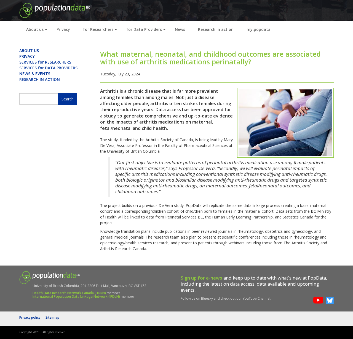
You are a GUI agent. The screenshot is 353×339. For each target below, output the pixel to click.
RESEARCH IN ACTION (39, 79)
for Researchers (101, 31)
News (180, 29)
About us (38, 31)
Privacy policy (29, 317)
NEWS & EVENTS (34, 73)
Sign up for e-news (201, 278)
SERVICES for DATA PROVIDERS (48, 67)
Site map (52, 317)
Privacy (63, 29)
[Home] (54, 9)
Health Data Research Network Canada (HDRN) (69, 293)
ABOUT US (29, 50)
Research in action (216, 29)
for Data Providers (147, 31)
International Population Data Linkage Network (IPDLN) (76, 296)
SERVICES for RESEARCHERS (45, 62)
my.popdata (259, 29)
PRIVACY (27, 56)
